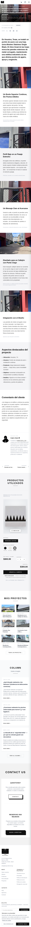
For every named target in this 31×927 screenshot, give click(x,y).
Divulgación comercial (22, 884)
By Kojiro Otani (6, 27)
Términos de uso (21, 873)
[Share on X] (7, 31)
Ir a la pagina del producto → (15, 580)
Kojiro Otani (14, 438)
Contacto (4, 894)
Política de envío (21, 879)
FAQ (3, 890)
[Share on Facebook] (10, 31)
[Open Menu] (29, 2)
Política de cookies (21, 882)
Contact (15, 796)
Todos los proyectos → (15, 652)
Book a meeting (15, 832)
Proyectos (4, 880)
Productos (4, 876)
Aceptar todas (22, 924)
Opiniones (4, 892)
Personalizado (5, 878)
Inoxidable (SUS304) (11, 540)
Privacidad (19, 875)
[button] (15, 516)
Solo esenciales (8, 924)
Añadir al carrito (15, 572)
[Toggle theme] (21, 2)
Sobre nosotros (5, 872)
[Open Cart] (25, 2)
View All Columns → (15, 755)
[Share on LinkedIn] (13, 31)
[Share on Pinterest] (17, 31)
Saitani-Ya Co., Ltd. (21, 440)
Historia (3, 874)
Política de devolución (22, 877)
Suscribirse (24, 910)
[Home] (2, 2)
